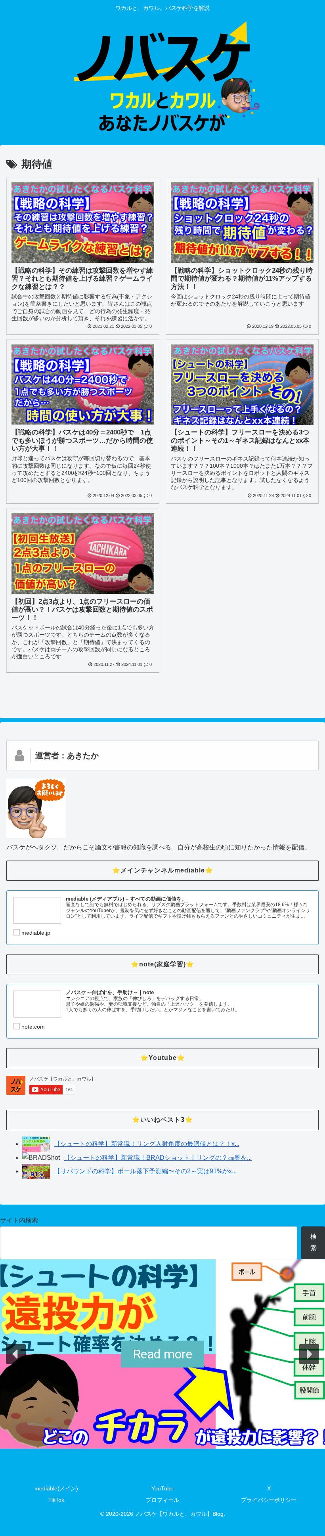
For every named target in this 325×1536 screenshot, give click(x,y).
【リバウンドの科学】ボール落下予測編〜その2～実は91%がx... (145, 1171)
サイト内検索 (19, 1220)
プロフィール (162, 1500)
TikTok (56, 1500)
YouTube (162, 1488)
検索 (313, 1242)
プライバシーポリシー (268, 1500)
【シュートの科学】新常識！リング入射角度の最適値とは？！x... (146, 1143)
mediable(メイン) (56, 1488)
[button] (16, 1354)
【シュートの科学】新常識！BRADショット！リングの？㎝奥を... (158, 1157)
